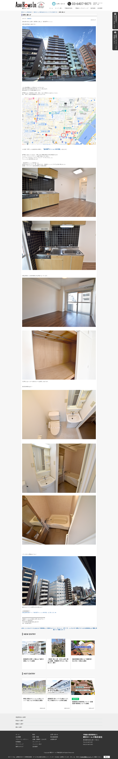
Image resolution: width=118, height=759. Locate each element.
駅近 (34, 734)
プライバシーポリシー (22, 739)
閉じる (106, 757)
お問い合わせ (60, 4)
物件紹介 (29, 18)
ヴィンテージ (36, 742)
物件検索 (93, 8)
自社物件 (35, 746)
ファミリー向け (37, 744)
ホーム (51, 8)
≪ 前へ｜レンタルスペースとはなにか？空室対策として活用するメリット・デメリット (41, 628)
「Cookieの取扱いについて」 (85, 757)
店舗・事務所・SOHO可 (39, 739)
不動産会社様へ (69, 8)
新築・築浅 (36, 737)
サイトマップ (19, 744)
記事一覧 (65, 628)
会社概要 (100, 8)
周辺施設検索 (54, 737)
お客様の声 (53, 739)
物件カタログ (19, 746)
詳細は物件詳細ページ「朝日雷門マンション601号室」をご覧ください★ (39, 612)
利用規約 (18, 742)
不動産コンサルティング (81, 8)
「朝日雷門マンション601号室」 (52, 149)
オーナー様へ (58, 8)
